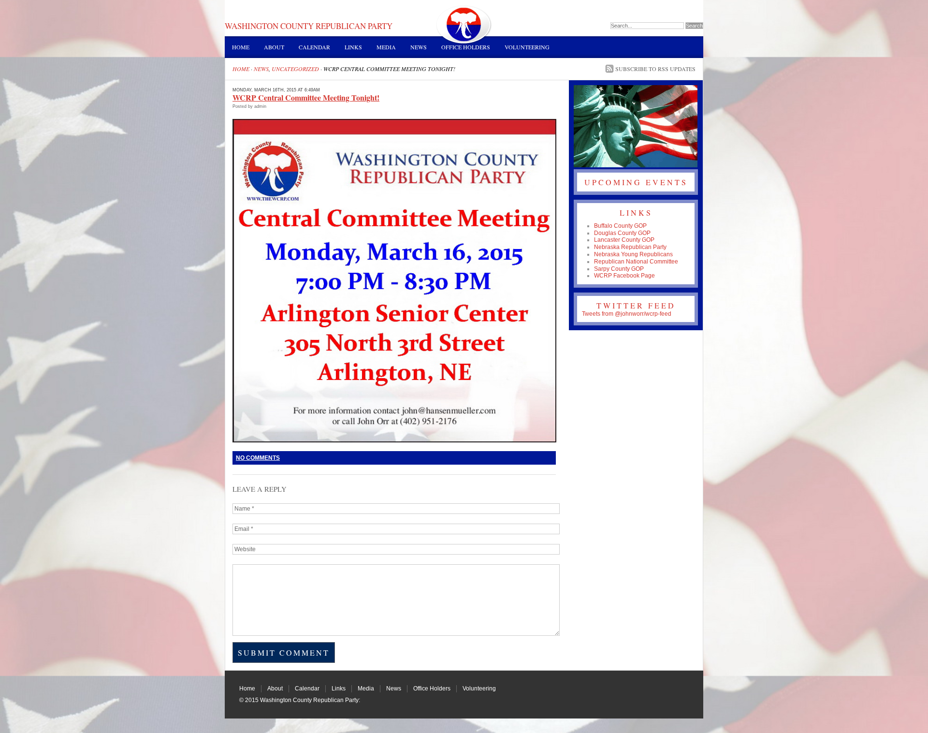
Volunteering (527, 47)
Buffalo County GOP (620, 225)
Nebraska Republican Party (630, 247)
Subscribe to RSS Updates (655, 69)
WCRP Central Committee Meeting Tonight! (305, 97)
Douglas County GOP (622, 233)
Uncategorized (295, 69)
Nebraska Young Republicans (633, 254)
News (418, 47)
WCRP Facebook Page (624, 275)
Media (386, 47)
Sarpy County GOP (619, 268)
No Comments (258, 457)
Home (240, 47)
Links (353, 47)
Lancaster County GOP (624, 239)
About (274, 47)
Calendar (314, 47)
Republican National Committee (636, 261)
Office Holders (465, 47)
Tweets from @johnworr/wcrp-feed (626, 313)
